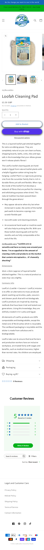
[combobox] (31, 462)
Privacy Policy (10, 490)
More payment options (22, 138)
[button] (3, 20)
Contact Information (13, 513)
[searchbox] (13, 456)
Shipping (13, 106)
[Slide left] (2, 80)
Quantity (5, 110)
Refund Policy (10, 495)
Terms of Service (11, 507)
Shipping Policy (11, 501)
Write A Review (23, 446)
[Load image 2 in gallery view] (22, 80)
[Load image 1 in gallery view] (11, 80)
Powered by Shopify (28, 543)
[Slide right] (41, 80)
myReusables (18, 543)
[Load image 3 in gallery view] (33, 80)
